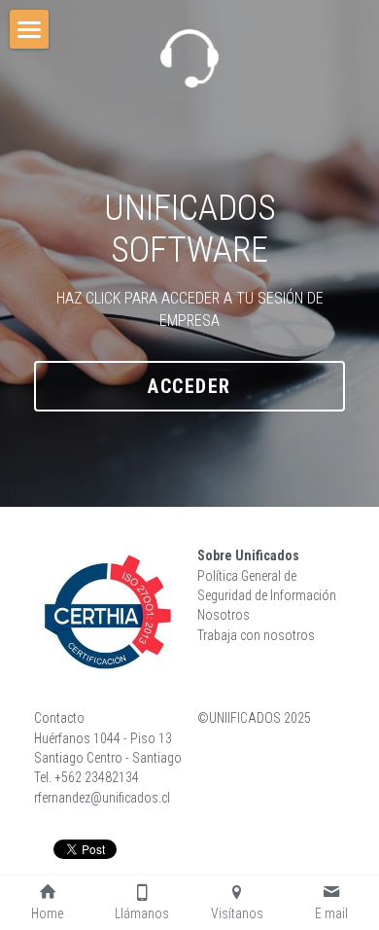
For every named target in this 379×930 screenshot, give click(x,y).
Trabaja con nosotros (256, 635)
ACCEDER (189, 386)
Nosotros (223, 615)
